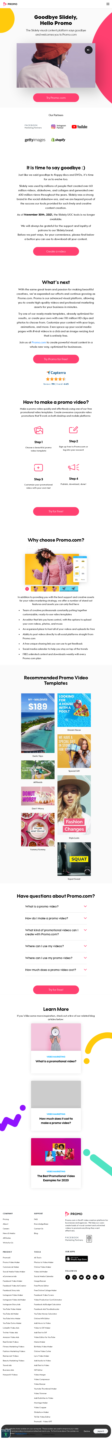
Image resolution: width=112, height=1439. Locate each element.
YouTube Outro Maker (12, 1323)
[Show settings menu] (87, 85)
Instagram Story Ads (11, 1304)
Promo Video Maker (11, 1262)
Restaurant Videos (11, 1356)
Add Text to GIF (40, 1332)
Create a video (56, 251)
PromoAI (6, 1258)
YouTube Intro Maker (11, 1318)
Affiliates (7, 1238)
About (5, 1224)
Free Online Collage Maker (45, 1290)
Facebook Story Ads (11, 1290)
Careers (6, 1229)
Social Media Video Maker (14, 1272)
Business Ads (8, 1370)
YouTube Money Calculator (45, 1314)
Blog (36, 1233)
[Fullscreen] (92, 85)
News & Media (9, 1233)
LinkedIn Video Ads (11, 1328)
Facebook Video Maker (12, 1281)
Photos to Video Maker (44, 1262)
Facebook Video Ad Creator (14, 1286)
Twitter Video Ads (10, 1332)
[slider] (53, 85)
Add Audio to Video (42, 1361)
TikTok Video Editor (42, 1417)
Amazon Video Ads (11, 1337)
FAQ (36, 1219)
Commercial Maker (11, 1267)
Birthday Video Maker (43, 1346)
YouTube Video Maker (12, 1309)
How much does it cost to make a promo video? (56, 1121)
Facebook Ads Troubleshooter (46, 1309)
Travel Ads (7, 1365)
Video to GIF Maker (42, 1328)
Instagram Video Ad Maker (14, 1300)
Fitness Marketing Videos (13, 1346)
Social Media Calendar (44, 1276)
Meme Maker (39, 1342)
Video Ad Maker (41, 1272)
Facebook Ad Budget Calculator (47, 1304)
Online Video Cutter (42, 1351)
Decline (87, 1431)
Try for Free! (56, 511)
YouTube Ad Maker (11, 1314)
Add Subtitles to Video (43, 1398)
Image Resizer (40, 1281)
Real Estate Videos (11, 1342)
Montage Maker (41, 1403)
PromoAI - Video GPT (43, 1421)
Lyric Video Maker (41, 1356)
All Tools (37, 1258)
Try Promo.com (56, 98)
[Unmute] (81, 85)
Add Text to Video (41, 1365)
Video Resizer (40, 1384)
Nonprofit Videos (10, 1375)
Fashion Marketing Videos (14, 1351)
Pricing (6, 1219)
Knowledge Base (41, 1224)
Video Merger (40, 1375)
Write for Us (8, 1243)
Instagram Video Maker (13, 1295)
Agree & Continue (100, 1431)
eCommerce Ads (10, 1276)
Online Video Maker (42, 1267)
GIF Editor (38, 1370)
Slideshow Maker (41, 1412)
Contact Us (38, 1229)
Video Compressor (42, 1379)
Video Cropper (40, 1407)
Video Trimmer (40, 1393)
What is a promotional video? (56, 1061)
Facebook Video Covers (44, 1295)
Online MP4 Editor (42, 1318)
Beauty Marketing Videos (13, 1361)
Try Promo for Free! (56, 359)
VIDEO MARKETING (56, 1056)
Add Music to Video (42, 1323)
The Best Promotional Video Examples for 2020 (56, 1178)
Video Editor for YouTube (44, 1337)
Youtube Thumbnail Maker (45, 1389)
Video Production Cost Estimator (48, 1300)
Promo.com (39, 342)
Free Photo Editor (41, 1286)
